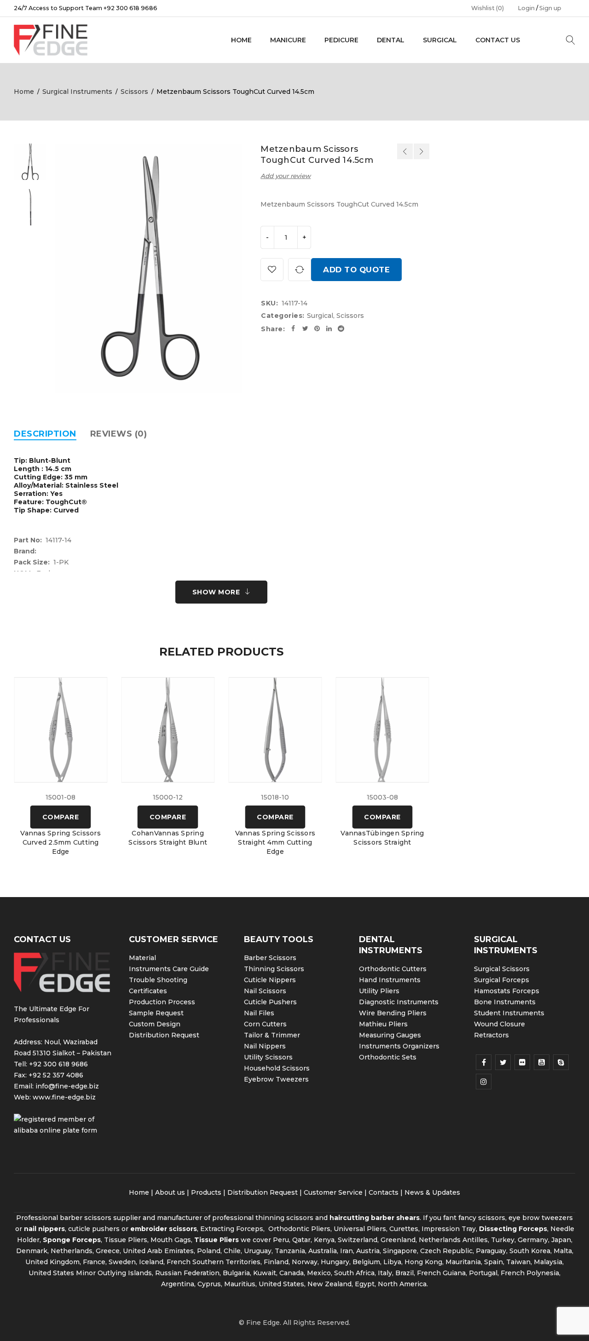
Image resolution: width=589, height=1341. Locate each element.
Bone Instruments (505, 1002)
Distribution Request (164, 1035)
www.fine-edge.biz (64, 1097)
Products (206, 1192)
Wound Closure (499, 1024)
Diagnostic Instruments (399, 1002)
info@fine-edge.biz (67, 1086)
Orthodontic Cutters (393, 969)
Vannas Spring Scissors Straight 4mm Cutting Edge (275, 842)
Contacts (383, 1192)
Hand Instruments (390, 980)
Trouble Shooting (158, 980)
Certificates (148, 991)
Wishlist (487, 8)
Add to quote (356, 269)
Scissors (134, 91)
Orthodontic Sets (387, 1057)
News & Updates (432, 1192)
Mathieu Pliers (383, 1024)
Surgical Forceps (501, 980)
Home (24, 91)
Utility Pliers (379, 991)
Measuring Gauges (390, 1035)
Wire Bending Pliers (393, 1013)
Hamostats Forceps (506, 991)
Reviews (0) (118, 434)
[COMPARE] (299, 269)
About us (170, 1192)
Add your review (285, 175)
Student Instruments (509, 1013)
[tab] (45, 433)
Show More (216, 592)
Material (142, 958)
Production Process (162, 1002)
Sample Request (156, 1013)
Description (45, 434)
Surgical (320, 315)
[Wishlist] (271, 269)
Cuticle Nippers (270, 980)
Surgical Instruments (77, 91)
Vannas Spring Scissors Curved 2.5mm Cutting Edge (60, 842)
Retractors (491, 1035)
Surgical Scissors (502, 969)
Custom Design (154, 1024)
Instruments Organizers (399, 1046)
